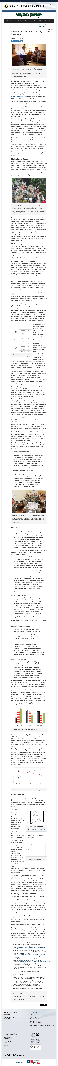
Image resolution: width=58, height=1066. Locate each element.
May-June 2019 (37, 20)
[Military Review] (29, 15)
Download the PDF (16, 41)
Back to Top (43, 1005)
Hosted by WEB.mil (20, 1062)
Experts (32, 11)
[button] (31, 1)
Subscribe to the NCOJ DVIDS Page (38, 1022)
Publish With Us (37, 11)
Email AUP (32, 1014)
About (43, 11)
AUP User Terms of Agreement (10, 1034)
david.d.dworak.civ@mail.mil (20, 96)
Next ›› (50, 20)
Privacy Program (7, 1041)
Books (5, 11)
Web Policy (6, 1036)
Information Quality (8, 1037)
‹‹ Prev (45, 20)
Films (16, 11)
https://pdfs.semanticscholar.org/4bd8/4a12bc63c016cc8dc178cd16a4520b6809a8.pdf (32, 961)
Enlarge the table (27, 356)
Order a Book (33, 1017)
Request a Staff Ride (34, 1018)
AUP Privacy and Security (9, 1033)
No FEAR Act (6, 1042)
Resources (48, 11)
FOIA (5, 1044)
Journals (11, 11)
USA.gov (5, 1046)
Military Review (10, 20)
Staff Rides (26, 11)
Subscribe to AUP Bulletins (36, 1020)
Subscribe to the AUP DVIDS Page (37, 1021)
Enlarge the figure (42, 729)
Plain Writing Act (7, 1038)
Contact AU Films (34, 1016)
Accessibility (6, 1040)
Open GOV (6, 1045)
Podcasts (21, 11)
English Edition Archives (23, 20)
